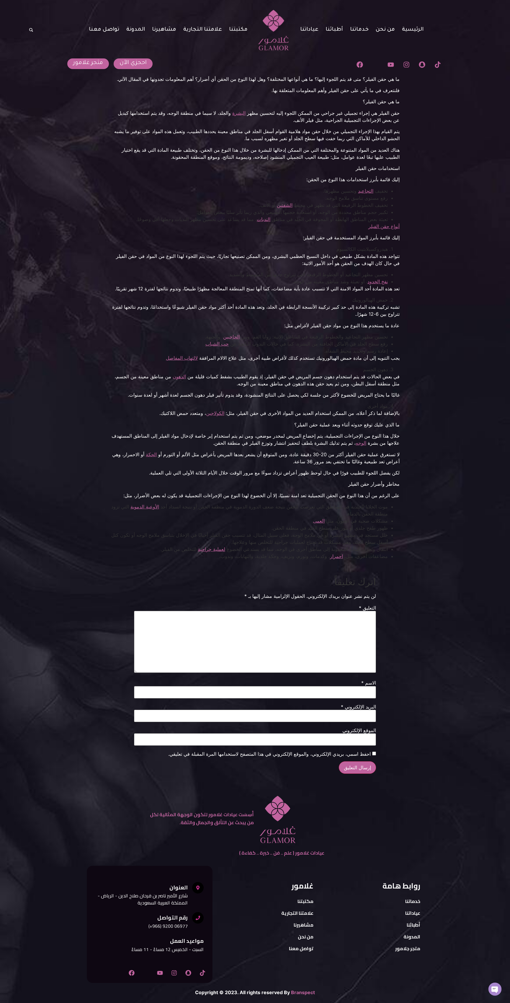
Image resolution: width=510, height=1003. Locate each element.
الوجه (361, 443)
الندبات (263, 219)
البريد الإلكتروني (358, 706)
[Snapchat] (422, 65)
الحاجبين (231, 337)
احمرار (336, 556)
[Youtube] (391, 65)
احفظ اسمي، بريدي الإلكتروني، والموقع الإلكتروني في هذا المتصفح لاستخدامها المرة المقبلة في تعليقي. (269, 754)
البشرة (239, 113)
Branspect (303, 992)
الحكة (151, 454)
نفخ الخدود (377, 281)
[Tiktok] (437, 65)
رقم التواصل (172, 917)
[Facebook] (359, 65)
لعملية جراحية (211, 549)
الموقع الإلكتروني (359, 730)
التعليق (367, 608)
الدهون (179, 376)
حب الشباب (217, 344)
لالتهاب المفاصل (182, 358)
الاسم (368, 682)
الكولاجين (215, 413)
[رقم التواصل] (198, 918)
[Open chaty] (494, 989)
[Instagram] (406, 65)
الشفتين (284, 205)
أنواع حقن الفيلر (384, 226)
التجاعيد (365, 191)
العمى (319, 521)
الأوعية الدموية (144, 507)
